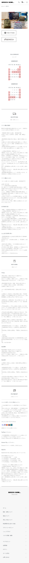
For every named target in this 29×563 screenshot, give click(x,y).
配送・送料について (7, 512)
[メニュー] (27, 2)
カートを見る (6, 553)
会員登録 (5, 545)
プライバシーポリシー (8, 527)
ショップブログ (6, 531)
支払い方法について (7, 519)
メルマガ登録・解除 (7, 535)
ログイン (5, 549)
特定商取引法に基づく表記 (9, 523)
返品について (6, 516)
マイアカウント (6, 541)
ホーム (2, 6)
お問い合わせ (6, 557)
